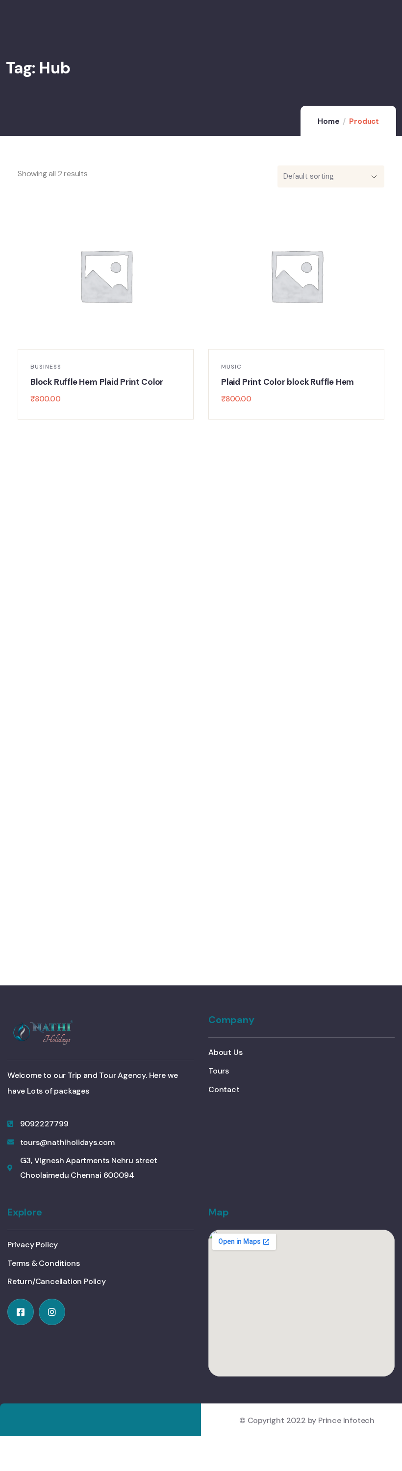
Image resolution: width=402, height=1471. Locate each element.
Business (45, 367)
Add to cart (111, 339)
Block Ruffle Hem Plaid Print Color (96, 381)
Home (328, 121)
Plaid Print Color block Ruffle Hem (287, 381)
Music (231, 367)
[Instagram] (52, 1312)
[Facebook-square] (20, 1312)
